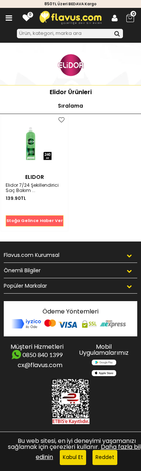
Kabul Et (73, 457)
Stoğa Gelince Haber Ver (34, 221)
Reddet (105, 457)
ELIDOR (34, 177)
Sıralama (70, 106)
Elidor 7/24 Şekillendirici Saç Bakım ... (32, 188)
